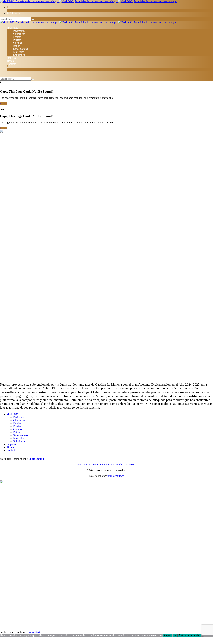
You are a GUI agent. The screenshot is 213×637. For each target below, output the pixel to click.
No (175, 635)
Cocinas (17, 42)
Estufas (17, 36)
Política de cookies (126, 464)
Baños (16, 45)
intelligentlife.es (115, 475)
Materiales (18, 51)
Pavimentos (19, 30)
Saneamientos (20, 48)
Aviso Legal (83, 464)
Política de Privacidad (103, 464)
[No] (202, 636)
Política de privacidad (189, 635)
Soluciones (19, 54)
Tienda (10, 60)
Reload (3, 103)
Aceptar (167, 635)
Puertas (17, 39)
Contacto (11, 63)
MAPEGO (12, 27)
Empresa (11, 57)
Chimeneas (19, 33)
